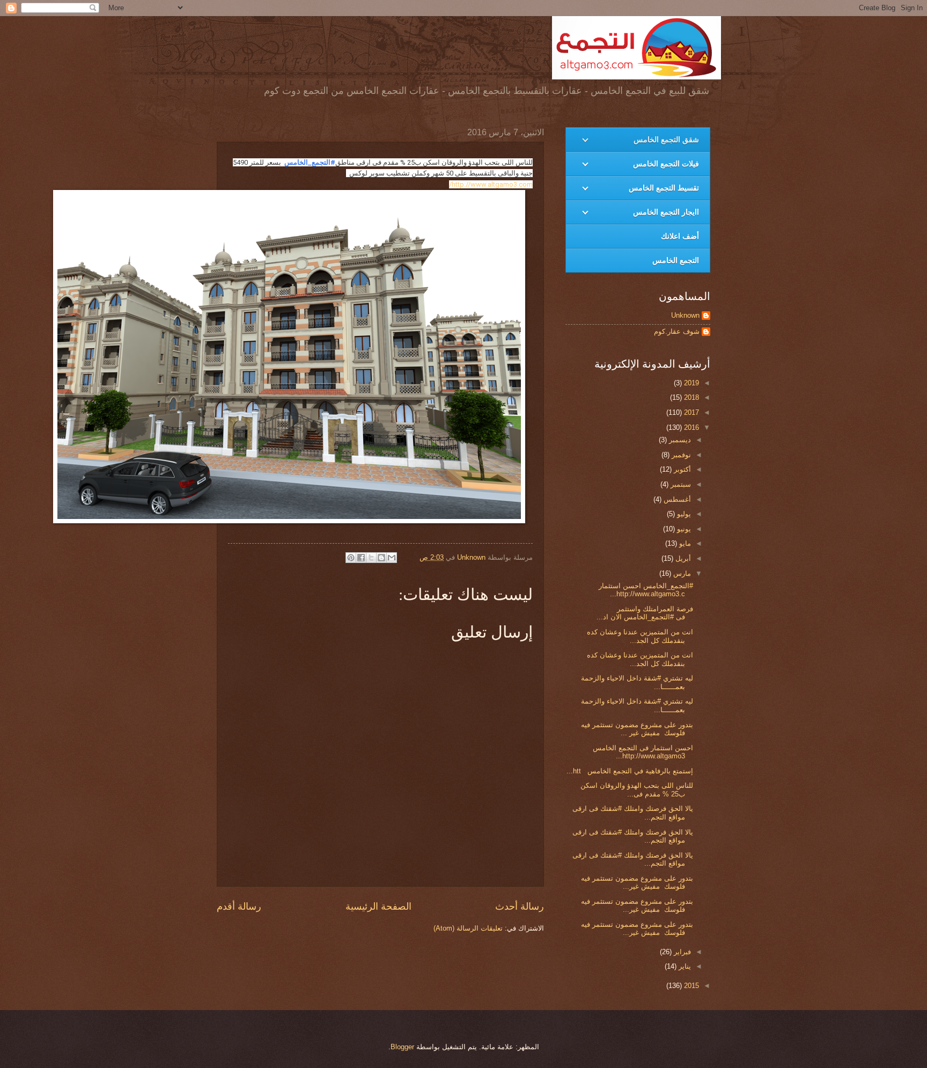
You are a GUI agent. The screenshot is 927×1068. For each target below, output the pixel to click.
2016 (690, 427)
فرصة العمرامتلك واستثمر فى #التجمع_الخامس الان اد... (645, 613)
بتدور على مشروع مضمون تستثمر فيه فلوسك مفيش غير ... (637, 729)
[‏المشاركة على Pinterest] (350, 557)
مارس (681, 573)
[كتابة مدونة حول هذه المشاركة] (381, 557)
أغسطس (676, 499)
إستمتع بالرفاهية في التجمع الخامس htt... (629, 771)
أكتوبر (681, 469)
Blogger (402, 1047)
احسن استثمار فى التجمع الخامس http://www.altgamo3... (643, 752)
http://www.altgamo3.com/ (491, 184)
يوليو (683, 514)
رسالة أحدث (519, 906)
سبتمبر (679, 484)
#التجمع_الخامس (309, 162)
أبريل (682, 558)
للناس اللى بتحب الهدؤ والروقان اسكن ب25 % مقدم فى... (636, 789)
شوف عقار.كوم (677, 331)
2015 (690, 986)
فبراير (681, 952)
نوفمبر (680, 455)
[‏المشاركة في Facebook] (361, 557)
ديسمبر (679, 440)
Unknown (685, 315)
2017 (690, 412)
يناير (683, 966)
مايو (684, 543)
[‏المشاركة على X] (371, 557)
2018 (690, 397)
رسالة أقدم (239, 906)
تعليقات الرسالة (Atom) (468, 928)
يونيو (683, 529)
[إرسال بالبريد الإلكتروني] (391, 557)
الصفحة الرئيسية (378, 906)
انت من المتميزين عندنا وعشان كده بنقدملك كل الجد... (640, 636)
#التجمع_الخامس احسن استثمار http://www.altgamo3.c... (646, 590)
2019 (690, 383)
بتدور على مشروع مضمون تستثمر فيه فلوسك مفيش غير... (637, 882)
